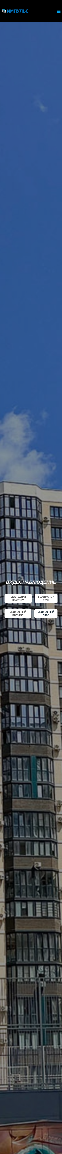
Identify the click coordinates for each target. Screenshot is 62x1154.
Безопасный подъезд (18, 613)
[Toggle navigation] (58, 12)
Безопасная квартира (18, 598)
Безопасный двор (46, 613)
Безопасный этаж (46, 598)
